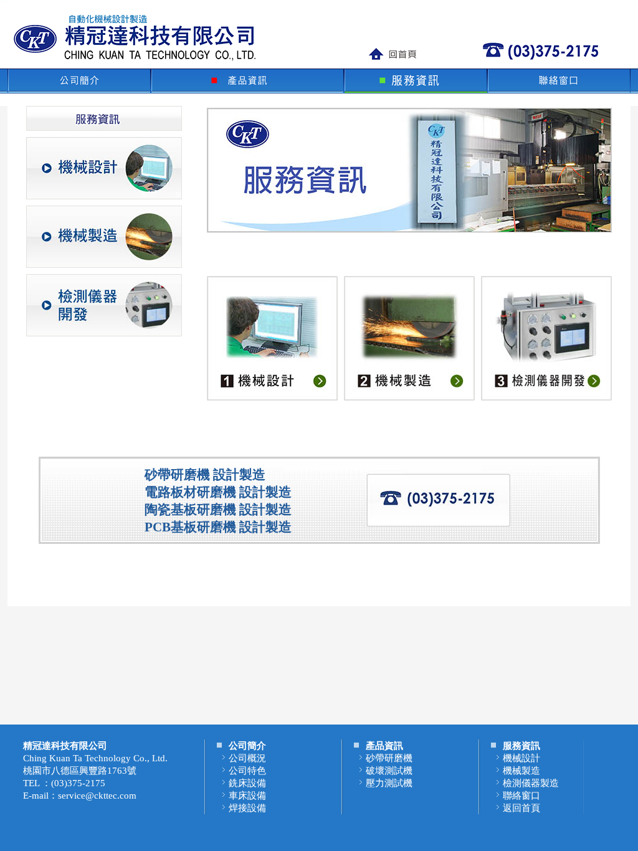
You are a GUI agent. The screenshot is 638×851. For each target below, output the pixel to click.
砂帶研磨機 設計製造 (205, 474)
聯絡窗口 (521, 796)
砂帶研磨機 (389, 758)
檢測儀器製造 (531, 783)
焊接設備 (247, 808)
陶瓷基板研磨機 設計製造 (218, 509)
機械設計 (521, 758)
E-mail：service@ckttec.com (79, 796)
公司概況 (247, 758)
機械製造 (521, 771)
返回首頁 (521, 808)
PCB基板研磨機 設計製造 (218, 527)
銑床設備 (247, 783)
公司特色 (247, 771)
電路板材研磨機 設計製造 (218, 492)
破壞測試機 (389, 771)
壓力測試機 (389, 783)
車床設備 (247, 796)
